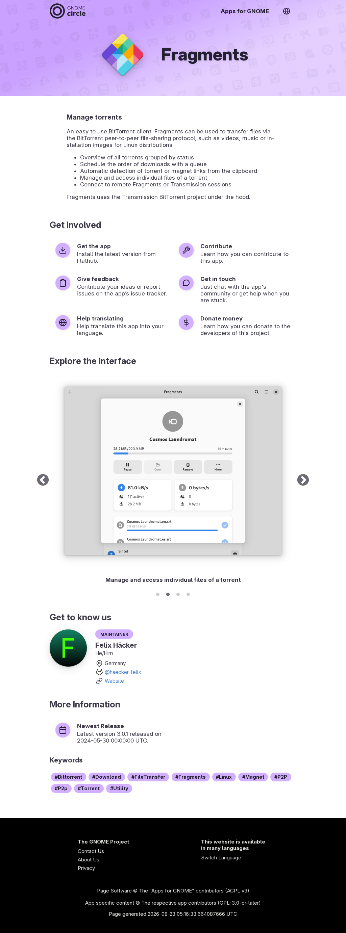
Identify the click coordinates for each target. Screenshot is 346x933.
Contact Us (91, 851)
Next (303, 480)
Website (114, 681)
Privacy (86, 868)
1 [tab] (157, 593)
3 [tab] (178, 593)
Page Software (114, 890)
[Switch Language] (286, 11)
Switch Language (221, 857)
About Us (88, 859)
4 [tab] (188, 593)
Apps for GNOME (245, 11)
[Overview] (67, 11)
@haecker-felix (123, 672)
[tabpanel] (173, 480)
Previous (43, 480)
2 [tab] (168, 593)
